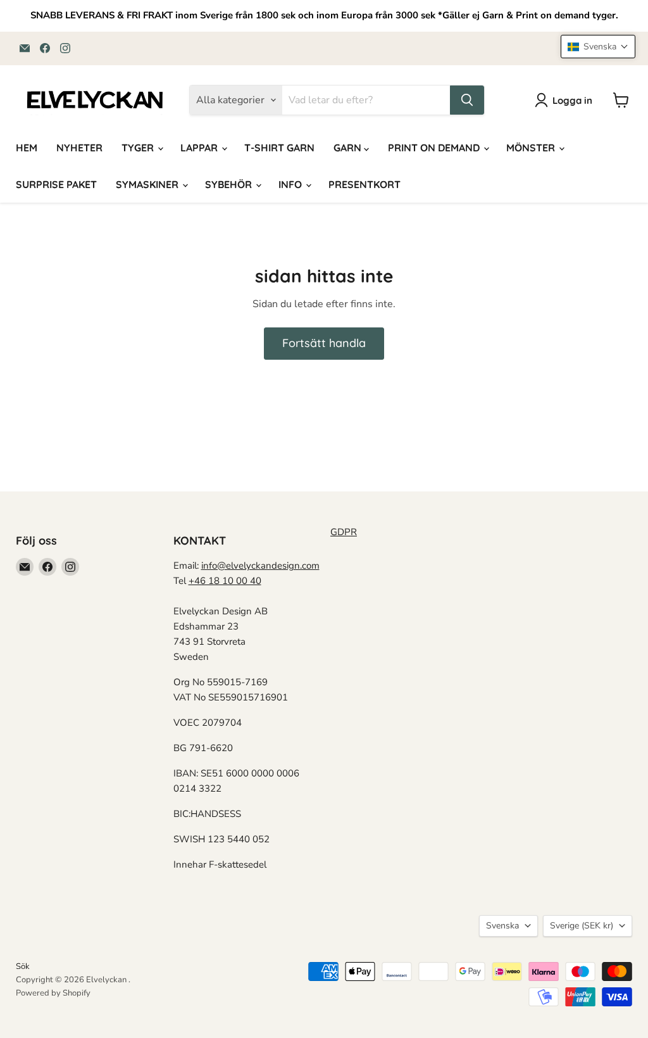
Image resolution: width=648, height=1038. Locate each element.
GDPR (343, 532)
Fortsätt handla (324, 343)
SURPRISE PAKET (56, 184)
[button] (598, 46)
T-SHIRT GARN (279, 147)
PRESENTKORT (364, 184)
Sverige (581, 926)
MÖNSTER (532, 147)
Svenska (502, 926)
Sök (23, 966)
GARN (348, 147)
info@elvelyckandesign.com (260, 565)
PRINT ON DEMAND (435, 147)
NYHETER (79, 147)
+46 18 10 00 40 (225, 580)
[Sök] (467, 100)
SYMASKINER (148, 184)
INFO (291, 184)
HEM (26, 147)
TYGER (139, 147)
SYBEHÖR (229, 184)
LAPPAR (200, 147)
